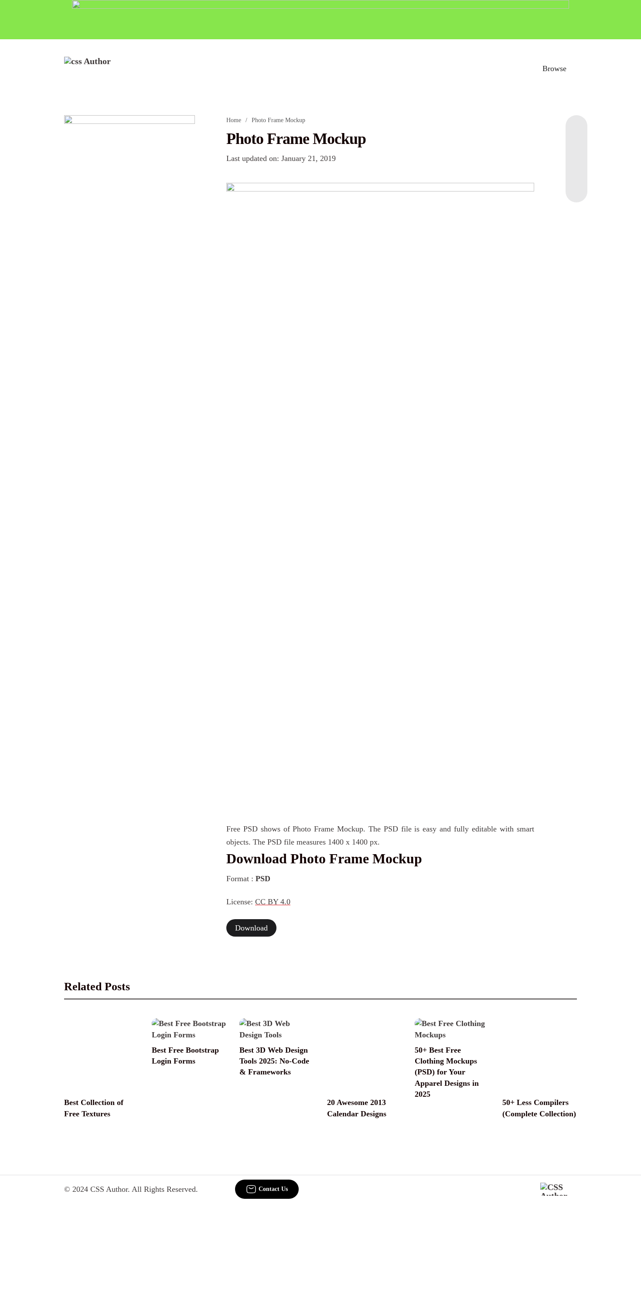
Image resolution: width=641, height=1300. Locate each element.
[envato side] (129, 245)
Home (233, 120)
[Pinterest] (576, 167)
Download (251, 928)
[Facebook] (576, 132)
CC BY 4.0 (272, 901)
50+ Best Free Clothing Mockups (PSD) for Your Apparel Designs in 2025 (447, 1072)
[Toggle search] (516, 68)
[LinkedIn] (576, 150)
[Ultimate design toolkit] (380, 303)
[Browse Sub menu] (574, 68)
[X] (576, 185)
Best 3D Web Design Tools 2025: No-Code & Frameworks (274, 1061)
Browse (554, 68)
